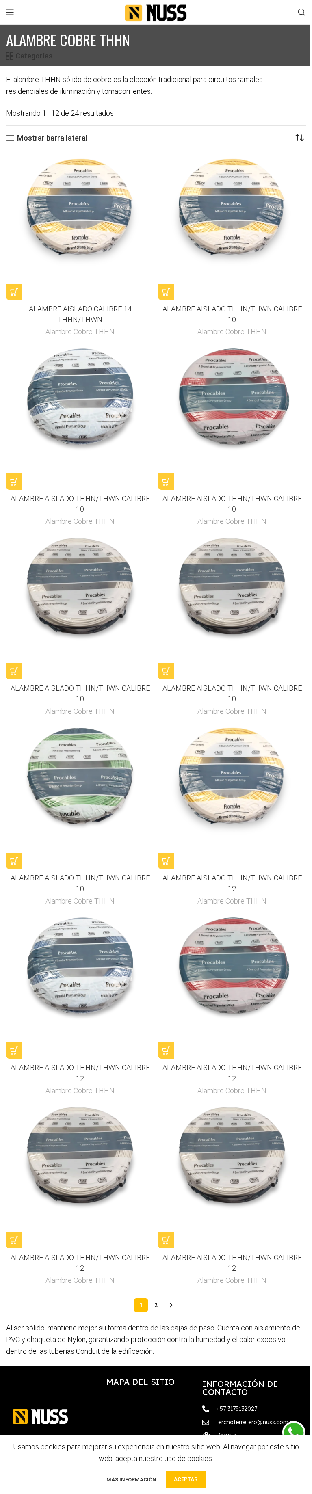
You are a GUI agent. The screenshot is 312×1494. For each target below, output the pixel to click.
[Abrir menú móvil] (10, 12)
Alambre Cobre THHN (80, 331)
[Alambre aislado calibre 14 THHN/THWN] (80, 226)
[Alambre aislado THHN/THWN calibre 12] (232, 795)
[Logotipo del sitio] (156, 11)
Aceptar (185, 1479)
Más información (132, 1480)
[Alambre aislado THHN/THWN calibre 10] (232, 226)
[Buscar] (302, 12)
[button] (14, 292)
